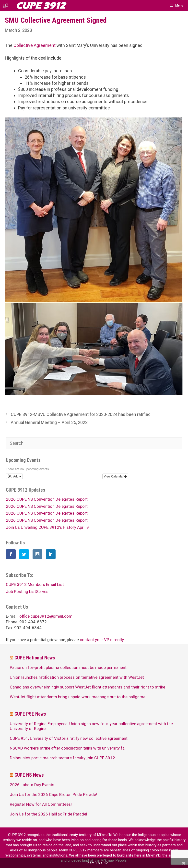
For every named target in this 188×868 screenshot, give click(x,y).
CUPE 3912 (41, 5)
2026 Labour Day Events (32, 784)
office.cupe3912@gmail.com (45, 616)
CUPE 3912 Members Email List (35, 584)
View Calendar (114, 476)
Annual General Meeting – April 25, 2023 (49, 422)
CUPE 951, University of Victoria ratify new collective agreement (69, 738)
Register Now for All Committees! (41, 804)
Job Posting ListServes (27, 591)
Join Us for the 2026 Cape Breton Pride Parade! (53, 794)
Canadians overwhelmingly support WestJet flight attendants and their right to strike (87, 687)
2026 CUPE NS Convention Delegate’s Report (47, 499)
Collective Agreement (34, 45)
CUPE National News (34, 658)
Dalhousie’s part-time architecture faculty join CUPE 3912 (62, 757)
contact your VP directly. (102, 639)
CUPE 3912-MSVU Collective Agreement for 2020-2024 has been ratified (81, 414)
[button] (14, 476)
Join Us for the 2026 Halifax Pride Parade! (48, 814)
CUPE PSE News (30, 714)
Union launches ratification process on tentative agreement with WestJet (77, 677)
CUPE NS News (29, 775)
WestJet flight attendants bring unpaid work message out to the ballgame (77, 696)
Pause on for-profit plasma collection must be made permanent (68, 667)
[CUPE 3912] (6, 5)
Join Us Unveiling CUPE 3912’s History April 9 (47, 527)
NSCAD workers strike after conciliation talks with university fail (68, 748)
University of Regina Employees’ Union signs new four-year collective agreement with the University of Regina (91, 726)
